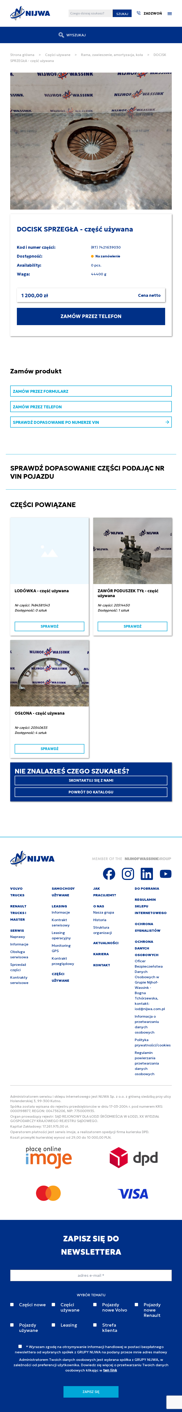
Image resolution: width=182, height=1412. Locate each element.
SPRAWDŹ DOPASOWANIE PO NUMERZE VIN (56, 422)
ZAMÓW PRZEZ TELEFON (91, 316)
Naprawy (17, 936)
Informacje (19, 944)
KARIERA (101, 954)
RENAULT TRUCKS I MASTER (18, 913)
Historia (99, 920)
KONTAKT (101, 965)
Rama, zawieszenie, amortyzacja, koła (112, 55)
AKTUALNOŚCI (106, 943)
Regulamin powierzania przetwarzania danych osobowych (147, 1063)
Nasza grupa (103, 912)
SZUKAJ (122, 14)
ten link (110, 1370)
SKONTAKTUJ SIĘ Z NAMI (91, 780)
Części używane (57, 55)
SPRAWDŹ (49, 626)
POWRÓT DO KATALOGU (91, 792)
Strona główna (22, 55)
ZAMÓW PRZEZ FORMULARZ (40, 391)
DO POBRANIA (147, 888)
